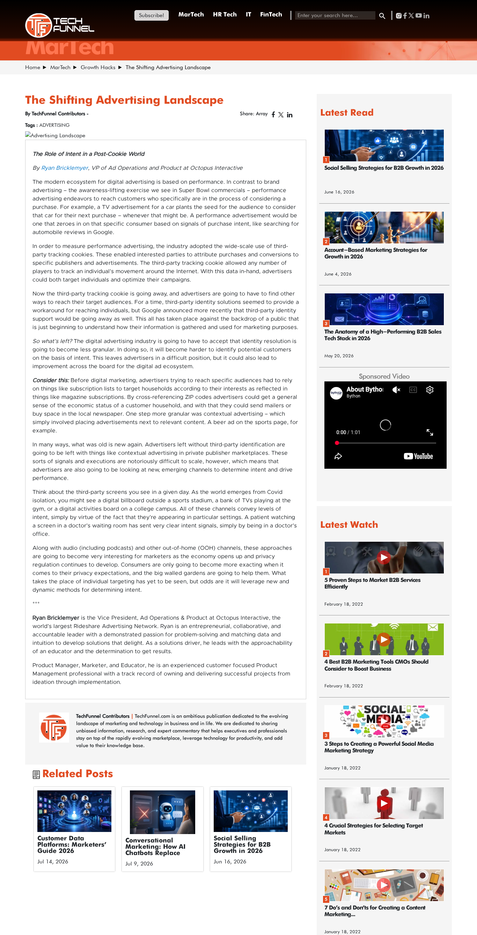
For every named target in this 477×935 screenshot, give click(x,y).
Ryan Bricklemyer (64, 168)
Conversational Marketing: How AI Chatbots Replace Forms (155, 850)
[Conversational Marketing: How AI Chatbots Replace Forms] (162, 812)
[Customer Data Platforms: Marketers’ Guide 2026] (74, 811)
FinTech (271, 15)
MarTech (191, 15)
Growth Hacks (98, 67)
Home (32, 67)
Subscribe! (151, 15)
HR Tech (225, 15)
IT (248, 15)
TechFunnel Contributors (103, 716)
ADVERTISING (54, 125)
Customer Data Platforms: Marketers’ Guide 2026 (72, 844)
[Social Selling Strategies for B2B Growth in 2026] (251, 811)
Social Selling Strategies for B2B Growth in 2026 (242, 844)
